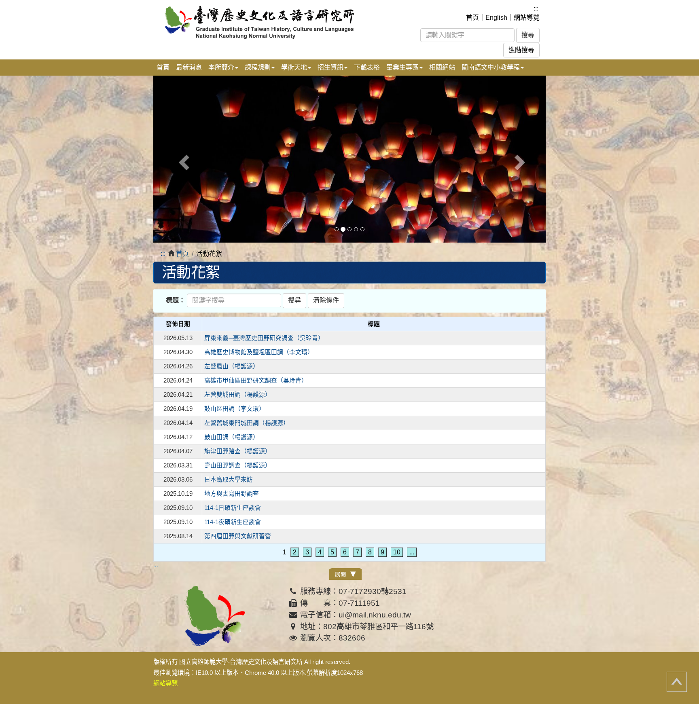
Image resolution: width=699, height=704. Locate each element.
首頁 (472, 17)
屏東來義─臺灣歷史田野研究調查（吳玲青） (264, 338)
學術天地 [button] (294, 67)
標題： (175, 300)
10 (396, 552)
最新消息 (189, 67)
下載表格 (367, 67)
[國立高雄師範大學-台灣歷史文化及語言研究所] (267, 22)
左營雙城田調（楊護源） (237, 394)
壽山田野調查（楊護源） (237, 465)
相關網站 (442, 67)
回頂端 (677, 682)
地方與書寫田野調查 (231, 493)
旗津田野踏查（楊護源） (237, 451)
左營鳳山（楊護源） (231, 366)
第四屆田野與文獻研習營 (237, 536)
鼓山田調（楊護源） (231, 437)
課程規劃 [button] (258, 67)
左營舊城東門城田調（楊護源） (246, 423)
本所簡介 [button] (221, 67)
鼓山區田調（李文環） (234, 409)
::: (536, 8)
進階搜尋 (521, 50)
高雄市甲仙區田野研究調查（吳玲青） (255, 380)
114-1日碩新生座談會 (232, 508)
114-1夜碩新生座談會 (232, 522)
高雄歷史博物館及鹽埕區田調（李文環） (258, 352)
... (411, 552)
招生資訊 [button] (330, 67)
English (496, 17)
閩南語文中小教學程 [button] (491, 67)
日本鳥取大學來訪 (228, 479)
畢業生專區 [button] (402, 67)
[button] (182, 159)
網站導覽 (527, 17)
